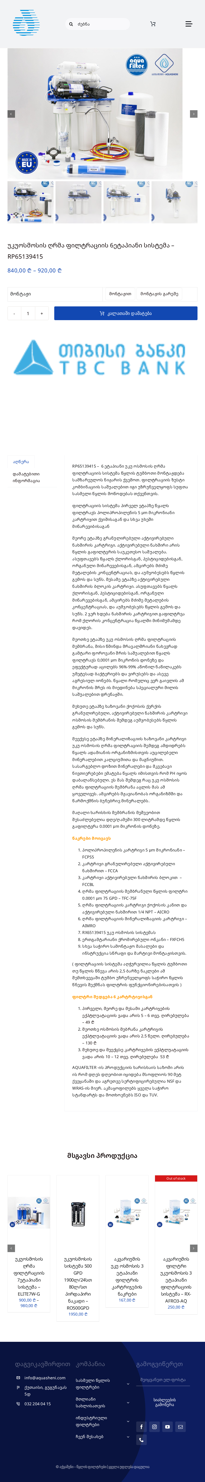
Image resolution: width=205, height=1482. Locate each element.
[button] (11, 1248)
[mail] (180, 1427)
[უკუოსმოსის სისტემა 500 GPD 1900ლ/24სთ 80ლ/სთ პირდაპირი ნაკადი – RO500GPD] (78, 1178)
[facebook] (141, 1427)
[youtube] (167, 1427)
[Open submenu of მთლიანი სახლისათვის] (127, 1403)
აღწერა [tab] (21, 461)
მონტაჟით (120, 293)
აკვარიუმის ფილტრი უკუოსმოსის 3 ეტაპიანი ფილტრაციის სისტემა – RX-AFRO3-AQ (176, 1280)
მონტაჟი (20, 294)
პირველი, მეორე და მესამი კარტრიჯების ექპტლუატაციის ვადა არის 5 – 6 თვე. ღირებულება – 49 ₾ (135, 1015)
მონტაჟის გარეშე (159, 293)
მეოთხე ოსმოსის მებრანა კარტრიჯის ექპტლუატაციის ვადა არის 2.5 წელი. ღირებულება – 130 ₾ (135, 1036)
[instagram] (154, 1427)
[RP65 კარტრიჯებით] (103, 113)
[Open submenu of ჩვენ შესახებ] (127, 1436)
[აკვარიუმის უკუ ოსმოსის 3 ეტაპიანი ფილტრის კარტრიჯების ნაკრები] (127, 1178)
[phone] (141, 1440)
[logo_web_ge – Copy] (26, 6)
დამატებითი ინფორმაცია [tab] (26, 477)
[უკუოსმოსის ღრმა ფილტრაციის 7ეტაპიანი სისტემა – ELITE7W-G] (29, 1178)
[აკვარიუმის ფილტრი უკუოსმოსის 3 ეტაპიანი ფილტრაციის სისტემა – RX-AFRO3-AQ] (176, 1178)
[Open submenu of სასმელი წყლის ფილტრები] (127, 1384)
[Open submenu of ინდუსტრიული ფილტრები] (127, 1421)
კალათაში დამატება (130, 313)
